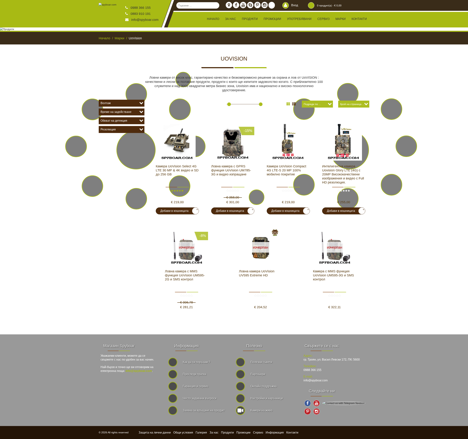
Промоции (272, 18)
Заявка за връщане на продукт (204, 410)
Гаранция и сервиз (195, 386)
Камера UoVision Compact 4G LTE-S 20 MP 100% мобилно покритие (286, 170)
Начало (213, 18)
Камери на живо (261, 410)
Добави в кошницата (177, 210)
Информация (275, 432)
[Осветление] (406, 146)
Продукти (227, 432)
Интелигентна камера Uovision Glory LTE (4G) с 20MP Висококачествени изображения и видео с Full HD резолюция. (343, 174)
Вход (294, 5)
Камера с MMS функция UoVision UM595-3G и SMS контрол (333, 275)
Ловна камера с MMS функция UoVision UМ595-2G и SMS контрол (185, 275)
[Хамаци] (92, 109)
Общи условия (183, 432)
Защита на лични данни (155, 432)
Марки (340, 18)
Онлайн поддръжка (263, 386)
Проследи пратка (194, 374)
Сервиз (323, 18)
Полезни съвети (261, 362)
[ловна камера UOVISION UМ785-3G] (232, 142)
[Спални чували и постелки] (136, 94)
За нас (230, 18)
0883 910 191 (140, 14)
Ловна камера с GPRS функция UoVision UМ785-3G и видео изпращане (231, 170)
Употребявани (299, 18)
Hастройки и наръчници (266, 398)
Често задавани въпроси (199, 398)
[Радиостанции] (391, 109)
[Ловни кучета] (391, 185)
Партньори (257, 374)
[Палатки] (92, 186)
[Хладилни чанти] (76, 146)
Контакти (359, 18)
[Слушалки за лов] (348, 94)
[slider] (229, 104)
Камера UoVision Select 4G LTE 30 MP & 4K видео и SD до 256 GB (177, 170)
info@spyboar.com (144, 20)
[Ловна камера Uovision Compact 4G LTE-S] (288, 142)
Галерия (201, 432)
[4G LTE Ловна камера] (177, 142)
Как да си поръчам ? (196, 362)
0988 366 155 (140, 8)
